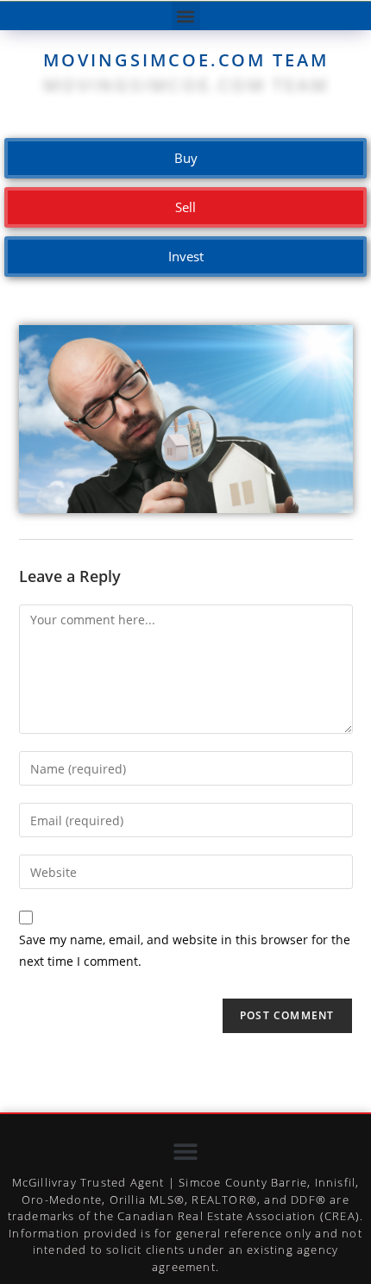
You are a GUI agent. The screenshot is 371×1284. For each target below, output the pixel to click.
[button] (186, 16)
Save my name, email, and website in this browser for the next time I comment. (184, 950)
